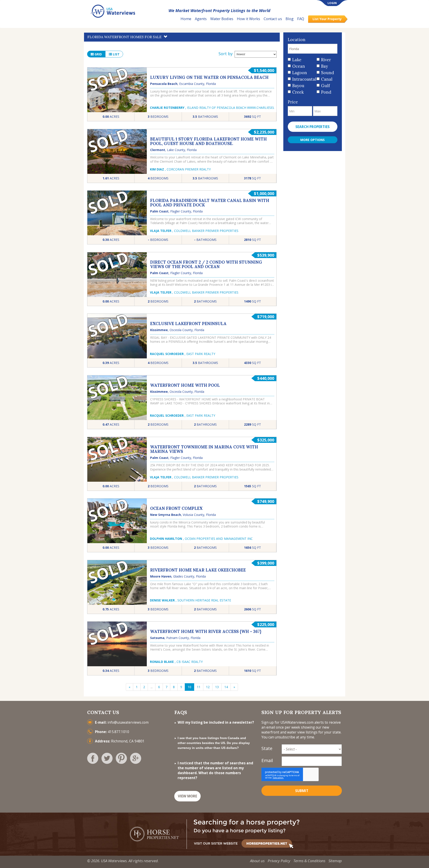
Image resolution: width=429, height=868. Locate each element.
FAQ (300, 18)
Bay (324, 66)
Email (267, 760)
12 (208, 687)
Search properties (312, 126)
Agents (201, 18)
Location (296, 39)
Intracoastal (302, 79)
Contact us (273, 18)
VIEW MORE (187, 796)
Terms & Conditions (309, 860)
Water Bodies (221, 18)
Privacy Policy (279, 860)
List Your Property (327, 19)
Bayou (298, 85)
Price (293, 102)
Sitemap (335, 860)
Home (186, 18)
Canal (326, 79)
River (326, 59)
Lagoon (299, 72)
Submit (301, 790)
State (266, 748)
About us (257, 860)
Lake (296, 59)
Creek (298, 92)
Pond (326, 92)
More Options (312, 140)
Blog (290, 18)
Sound (327, 72)
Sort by (226, 53)
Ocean (298, 66)
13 (217, 687)
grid (98, 54)
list (116, 54)
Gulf (325, 85)
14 (226, 687)
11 (198, 687)
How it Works (248, 18)
